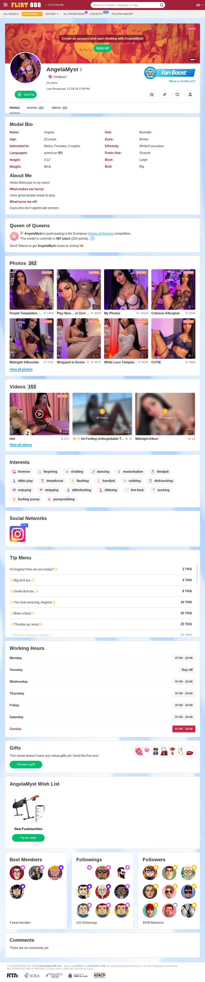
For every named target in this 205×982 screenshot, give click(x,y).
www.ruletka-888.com (50, 966)
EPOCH (79, 966)
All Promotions (74, 14)
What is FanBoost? (182, 81)
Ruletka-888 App (122, 14)
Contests (96, 14)
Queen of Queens (100, 233)
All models (11, 14)
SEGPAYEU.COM (97, 966)
